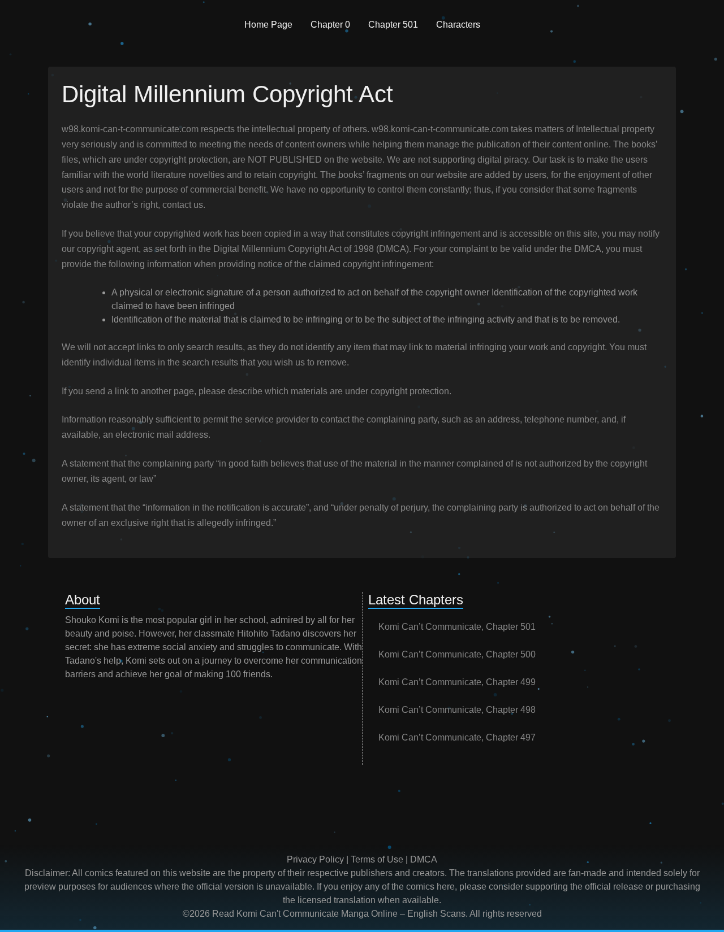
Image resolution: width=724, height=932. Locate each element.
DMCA (423, 859)
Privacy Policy (315, 859)
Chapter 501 (393, 24)
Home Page (268, 24)
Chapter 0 (330, 24)
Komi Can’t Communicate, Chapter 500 (457, 654)
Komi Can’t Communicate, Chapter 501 (457, 627)
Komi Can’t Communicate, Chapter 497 (457, 737)
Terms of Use (377, 859)
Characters (458, 24)
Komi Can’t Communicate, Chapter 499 (457, 682)
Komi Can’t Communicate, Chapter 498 (457, 710)
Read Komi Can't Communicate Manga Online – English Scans (339, 913)
